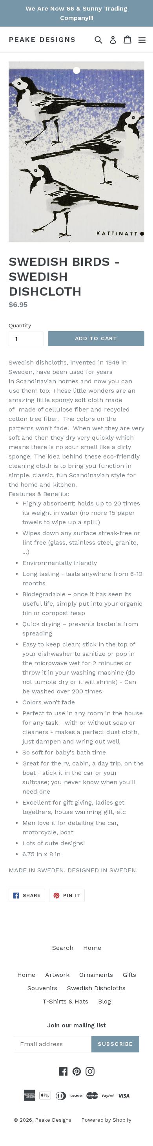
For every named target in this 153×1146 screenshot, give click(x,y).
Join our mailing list (76, 1025)
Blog (104, 1001)
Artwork (57, 974)
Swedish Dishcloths (96, 988)
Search (62, 947)
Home (92, 947)
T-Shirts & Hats (65, 1001)
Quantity (20, 325)
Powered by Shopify (106, 1120)
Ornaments (96, 974)
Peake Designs (42, 39)
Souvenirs (42, 988)
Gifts (129, 974)
